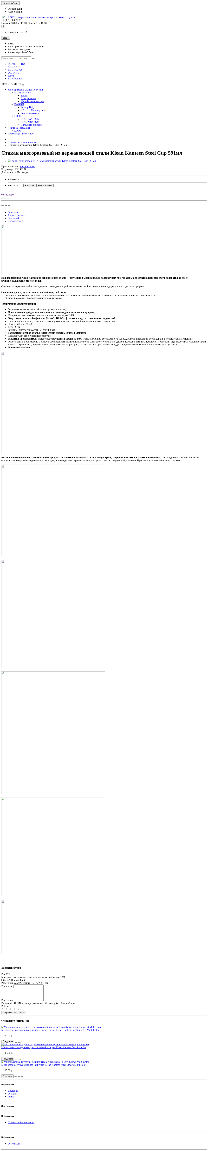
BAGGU (19, 104)
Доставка (13, 1090)
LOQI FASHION (30, 119)
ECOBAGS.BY (22, 92)
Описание (13, 212)
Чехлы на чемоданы (19, 127)
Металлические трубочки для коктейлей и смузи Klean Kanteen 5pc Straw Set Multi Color (50, 1030)
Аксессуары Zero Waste (20, 133)
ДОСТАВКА (15, 69)
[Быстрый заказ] (15, 1076)
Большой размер (30, 113)
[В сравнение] (9, 198)
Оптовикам (14, 1143)
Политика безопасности (21, 1122)
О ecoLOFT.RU (16, 64)
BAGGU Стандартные (33, 110)
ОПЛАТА (13, 72)
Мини (24, 95)
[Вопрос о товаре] (2, 198)
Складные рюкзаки (31, 124)
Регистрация (15, 8)
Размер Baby (28, 107)
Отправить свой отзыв (14, 1012)
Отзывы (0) (14, 218)
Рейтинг (6, 1006)
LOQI (17, 116)
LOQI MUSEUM (30, 121)
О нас (11, 1096)
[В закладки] (6, 198)
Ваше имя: (7, 986)
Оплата (12, 1093)
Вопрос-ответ (15, 221)
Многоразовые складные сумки (25, 89)
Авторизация (15, 11)
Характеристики (17, 215)
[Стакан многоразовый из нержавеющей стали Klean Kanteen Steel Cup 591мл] (52, 161)
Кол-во (11, 185)
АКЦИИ (12, 66)
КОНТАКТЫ (15, 78)
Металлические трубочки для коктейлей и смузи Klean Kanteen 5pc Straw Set (43, 1047)
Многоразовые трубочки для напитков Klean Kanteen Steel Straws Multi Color (43, 1064)
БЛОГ (11, 75)
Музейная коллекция (32, 101)
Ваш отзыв (7, 1000)
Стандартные (28, 98)
